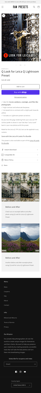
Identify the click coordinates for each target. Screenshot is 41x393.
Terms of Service (9, 322)
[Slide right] (25, 65)
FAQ (5, 296)
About (6, 300)
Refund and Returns (10, 318)
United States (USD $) (19, 385)
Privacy (6, 327)
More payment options (20, 97)
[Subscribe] (35, 364)
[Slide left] (16, 65)
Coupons (7, 291)
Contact (6, 305)
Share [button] (5, 165)
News (5, 287)
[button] (2, 7)
